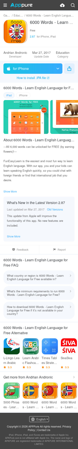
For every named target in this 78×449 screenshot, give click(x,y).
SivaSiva (66, 358)
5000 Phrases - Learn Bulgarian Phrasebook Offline (11, 404)
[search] (73, 5)
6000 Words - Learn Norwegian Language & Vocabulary (68, 404)
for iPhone (21, 68)
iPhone (23, 95)
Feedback (22, 249)
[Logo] (21, 5)
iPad (9, 95)
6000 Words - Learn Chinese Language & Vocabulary (49, 404)
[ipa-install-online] (62, 5)
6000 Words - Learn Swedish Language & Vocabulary (30, 404)
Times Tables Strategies (50, 360)
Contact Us (43, 430)
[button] (5, 5)
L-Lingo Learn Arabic (11, 360)
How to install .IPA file (31, 78)
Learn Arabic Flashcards (31, 360)
